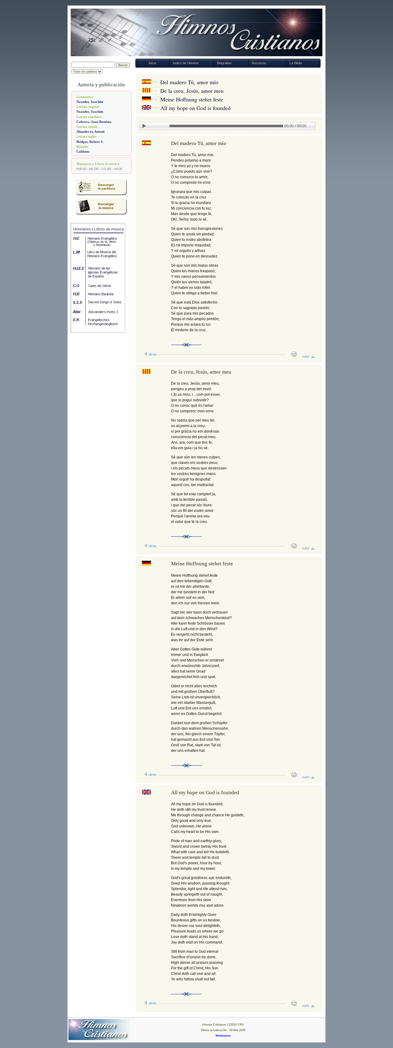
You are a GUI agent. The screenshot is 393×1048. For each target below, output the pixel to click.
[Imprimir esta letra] (292, 356)
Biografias (224, 63)
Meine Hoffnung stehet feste (191, 99)
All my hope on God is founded (195, 108)
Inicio (152, 63)
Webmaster (223, 1035)
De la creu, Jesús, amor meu (192, 90)
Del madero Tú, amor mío (189, 82)
